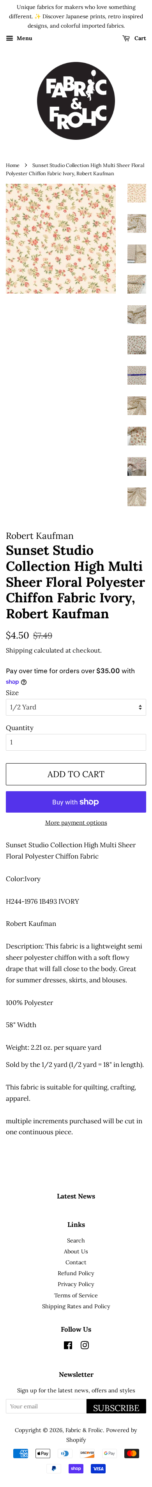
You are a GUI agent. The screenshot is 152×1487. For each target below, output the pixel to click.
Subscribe (116, 1408)
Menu (23, 38)
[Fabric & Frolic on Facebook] (68, 1346)
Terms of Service (76, 1295)
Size (12, 692)
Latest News (76, 1196)
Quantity (20, 727)
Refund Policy (76, 1273)
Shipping (19, 650)
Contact (76, 1262)
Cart (139, 38)
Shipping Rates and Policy (76, 1306)
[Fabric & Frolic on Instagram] (84, 1346)
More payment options (76, 822)
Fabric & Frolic (84, 1430)
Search (76, 1240)
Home (12, 165)
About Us (76, 1251)
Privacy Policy (76, 1284)
